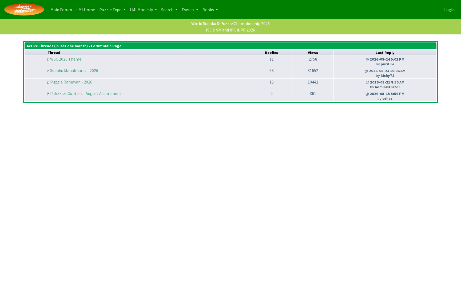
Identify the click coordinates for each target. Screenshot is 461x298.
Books (208, 9)
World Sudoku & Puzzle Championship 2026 (230, 23)
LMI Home (86, 9)
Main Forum (62, 9)
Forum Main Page (106, 45)
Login (449, 9)
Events (188, 9)
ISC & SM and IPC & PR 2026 (230, 30)
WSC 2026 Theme (65, 59)
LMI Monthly (142, 9)
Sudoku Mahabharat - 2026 (74, 70)
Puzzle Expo (110, 9)
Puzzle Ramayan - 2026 (71, 82)
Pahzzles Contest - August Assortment (85, 93)
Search (167, 9)
